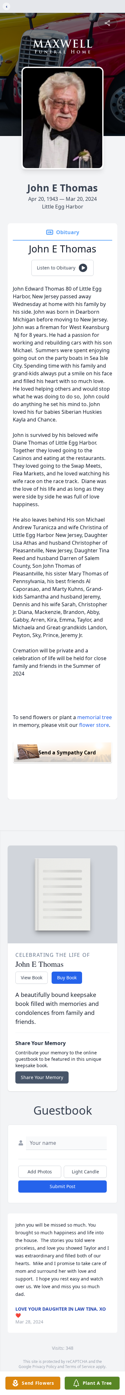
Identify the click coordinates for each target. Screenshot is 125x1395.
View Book (31, 977)
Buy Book (67, 977)
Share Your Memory (42, 1077)
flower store (94, 724)
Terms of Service (80, 1366)
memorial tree (94, 717)
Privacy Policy (44, 1366)
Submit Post (62, 1186)
